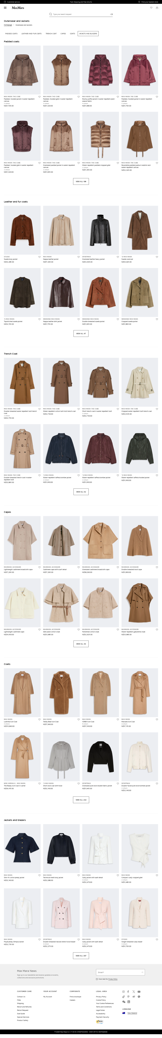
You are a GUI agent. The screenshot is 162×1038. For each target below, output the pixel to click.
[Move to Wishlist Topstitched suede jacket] (39, 319)
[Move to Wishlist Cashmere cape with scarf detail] (78, 567)
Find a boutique (75, 997)
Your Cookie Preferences (105, 1003)
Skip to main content (9, 1)
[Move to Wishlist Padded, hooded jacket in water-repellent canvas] (39, 97)
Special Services (23, 1017)
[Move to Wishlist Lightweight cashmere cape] (39, 630)
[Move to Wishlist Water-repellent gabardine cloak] (157, 630)
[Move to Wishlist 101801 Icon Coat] (118, 719)
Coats (72, 33)
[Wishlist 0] (151, 8)
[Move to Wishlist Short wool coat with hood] (78, 783)
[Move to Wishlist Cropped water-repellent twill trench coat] (157, 409)
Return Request (22, 1010)
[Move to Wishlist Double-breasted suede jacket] (118, 319)
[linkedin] (128, 1002)
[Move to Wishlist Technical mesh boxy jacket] (78, 875)
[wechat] (123, 1002)
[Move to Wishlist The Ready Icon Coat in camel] (39, 783)
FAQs (19, 1000)
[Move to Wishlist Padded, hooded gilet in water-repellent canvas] (78, 97)
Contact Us (21, 997)
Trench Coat (51, 33)
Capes (63, 33)
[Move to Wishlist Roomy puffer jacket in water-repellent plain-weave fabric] (118, 97)
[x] (134, 991)
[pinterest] (128, 996)
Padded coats (11, 33)
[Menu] (5, 8)
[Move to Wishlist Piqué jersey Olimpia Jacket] (39, 939)
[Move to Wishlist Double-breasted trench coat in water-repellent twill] (39, 475)
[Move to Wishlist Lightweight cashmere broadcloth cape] (39, 567)
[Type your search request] (111, 14)
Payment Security (102, 1017)
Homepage (8, 25)
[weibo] (134, 996)
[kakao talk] (139, 996)
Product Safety (22, 1020)
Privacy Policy (112, 979)
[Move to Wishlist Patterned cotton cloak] (118, 630)
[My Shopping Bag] (157, 8)
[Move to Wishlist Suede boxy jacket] (39, 257)
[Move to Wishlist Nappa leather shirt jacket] (78, 319)
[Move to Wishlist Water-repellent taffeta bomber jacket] (78, 475)
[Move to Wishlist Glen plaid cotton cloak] (78, 630)
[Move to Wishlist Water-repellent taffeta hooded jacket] (157, 475)
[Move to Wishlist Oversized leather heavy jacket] (118, 257)
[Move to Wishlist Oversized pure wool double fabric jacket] (118, 783)
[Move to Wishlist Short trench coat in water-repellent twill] (118, 409)
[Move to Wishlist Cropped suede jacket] (157, 319)
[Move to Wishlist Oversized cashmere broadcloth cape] (118, 567)
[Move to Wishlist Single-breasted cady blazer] (157, 939)
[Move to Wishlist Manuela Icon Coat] (157, 719)
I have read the (107, 979)
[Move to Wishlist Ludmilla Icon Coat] (39, 719)
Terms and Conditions (104, 1007)
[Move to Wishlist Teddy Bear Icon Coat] (78, 719)
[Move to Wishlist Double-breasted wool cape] (157, 567)
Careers (72, 1000)
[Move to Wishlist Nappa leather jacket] (78, 257)
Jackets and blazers (88, 33)
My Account (47, 997)
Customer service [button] (24, 2)
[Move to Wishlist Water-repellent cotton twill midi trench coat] (78, 409)
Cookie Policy (101, 1000)
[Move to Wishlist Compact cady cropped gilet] (157, 875)
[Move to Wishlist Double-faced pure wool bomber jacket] (157, 783)
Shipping (20, 1003)
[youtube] (139, 991)
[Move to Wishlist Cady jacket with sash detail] (118, 875)
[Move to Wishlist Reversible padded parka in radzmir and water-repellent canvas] (157, 163)
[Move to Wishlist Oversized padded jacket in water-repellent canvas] (78, 163)
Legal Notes (100, 1010)
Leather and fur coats (32, 33)
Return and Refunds (24, 1007)
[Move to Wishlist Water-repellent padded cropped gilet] (118, 163)
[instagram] (123, 991)
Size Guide (21, 1014)
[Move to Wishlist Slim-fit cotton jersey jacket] (39, 875)
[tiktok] (123, 996)
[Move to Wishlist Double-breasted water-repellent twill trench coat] (39, 409)
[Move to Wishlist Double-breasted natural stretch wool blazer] (78, 939)
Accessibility (100, 1014)
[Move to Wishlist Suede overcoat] (157, 257)
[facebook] (128, 991)
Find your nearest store (149, 2)
